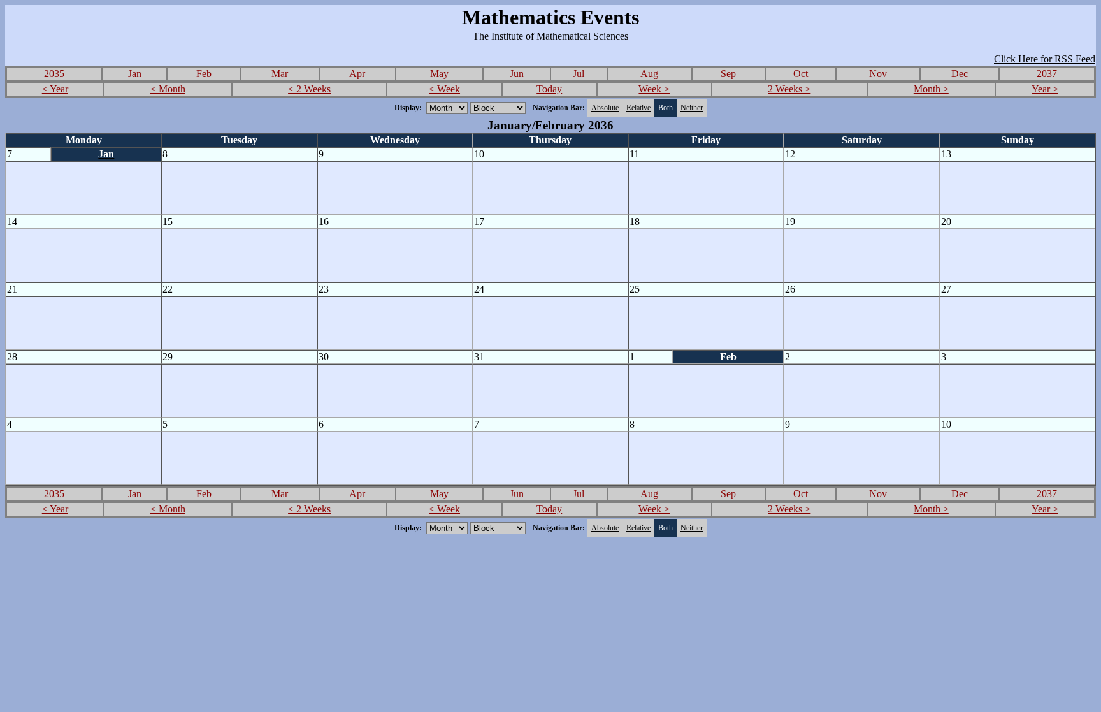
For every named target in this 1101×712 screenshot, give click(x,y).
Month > (931, 89)
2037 (1047, 73)
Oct (800, 73)
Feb (204, 73)
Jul (578, 73)
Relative (638, 107)
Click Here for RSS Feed (1044, 59)
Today (549, 89)
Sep (728, 73)
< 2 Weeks (309, 89)
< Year (55, 89)
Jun (517, 73)
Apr (357, 73)
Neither (691, 107)
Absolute (605, 107)
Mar (279, 73)
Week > (654, 89)
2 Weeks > (789, 89)
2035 (54, 73)
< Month (167, 89)
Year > (1045, 89)
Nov (878, 73)
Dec (959, 73)
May (439, 73)
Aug (649, 73)
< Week (444, 89)
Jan (134, 73)
